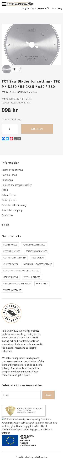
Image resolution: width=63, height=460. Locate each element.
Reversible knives (11, 251)
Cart (33, 8)
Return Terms (9, 195)
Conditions (7, 179)
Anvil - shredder (32, 277)
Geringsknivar (10, 277)
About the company (12, 210)
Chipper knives (10, 264)
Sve (54, 8)
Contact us (7, 215)
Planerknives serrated (34, 244)
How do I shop (9, 174)
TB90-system (38, 257)
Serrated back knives (36, 251)
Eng (60, 8)
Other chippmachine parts (16, 283)
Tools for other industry (14, 205)
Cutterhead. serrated (14, 257)
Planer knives (10, 244)
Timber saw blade (12, 290)
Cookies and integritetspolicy (17, 184)
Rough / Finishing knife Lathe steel (21, 270)
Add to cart (37, 128)
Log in (25, 8)
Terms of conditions (12, 169)
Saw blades (42, 283)
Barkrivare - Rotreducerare (37, 264)
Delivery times (9, 200)
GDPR (5, 189)
